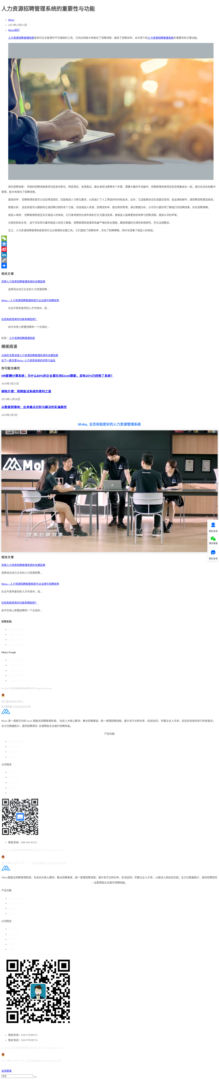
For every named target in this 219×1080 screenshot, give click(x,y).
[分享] (109, 265)
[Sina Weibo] (109, 249)
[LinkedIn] (109, 254)
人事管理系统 (16, 660)
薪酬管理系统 (16, 670)
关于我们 (14, 772)
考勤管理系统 (16, 680)
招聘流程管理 (16, 634)
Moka (11, 19)
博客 (11, 793)
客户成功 (14, 757)
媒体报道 (14, 787)
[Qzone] (109, 244)
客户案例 (14, 777)
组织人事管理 (16, 675)
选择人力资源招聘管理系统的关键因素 (23, 281)
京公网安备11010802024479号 (16, 706)
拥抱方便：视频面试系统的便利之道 (26, 391)
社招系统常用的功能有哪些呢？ (19, 319)
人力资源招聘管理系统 (21, 37)
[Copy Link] (109, 260)
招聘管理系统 (16, 629)
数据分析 (14, 751)
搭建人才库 (15, 639)
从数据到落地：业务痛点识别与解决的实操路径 (34, 407)
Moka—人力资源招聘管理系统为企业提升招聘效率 (30, 300)
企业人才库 (15, 746)
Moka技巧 (14, 30)
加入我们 (14, 782)
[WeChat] (109, 238)
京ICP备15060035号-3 (12, 701)
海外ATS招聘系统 (18, 644)
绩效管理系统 (16, 665)
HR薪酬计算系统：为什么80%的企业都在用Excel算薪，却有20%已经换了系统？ (57, 375)
